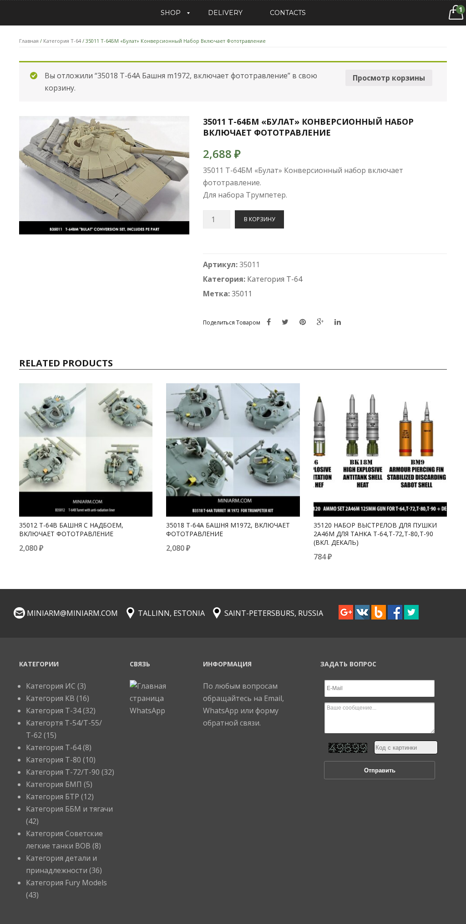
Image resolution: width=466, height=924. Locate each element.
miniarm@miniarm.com (72, 613)
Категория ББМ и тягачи (69, 809)
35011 (242, 294)
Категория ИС (51, 686)
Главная (29, 40)
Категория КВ (50, 698)
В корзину (259, 219)
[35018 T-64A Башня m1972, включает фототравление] (232, 450)
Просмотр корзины (389, 78)
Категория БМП (54, 784)
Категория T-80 (53, 760)
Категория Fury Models (66, 883)
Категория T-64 (62, 40)
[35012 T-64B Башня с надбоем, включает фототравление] (85, 450)
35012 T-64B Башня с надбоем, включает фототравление (71, 529)
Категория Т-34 (53, 711)
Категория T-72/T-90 (63, 772)
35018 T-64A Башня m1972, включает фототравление (228, 529)
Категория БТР (52, 797)
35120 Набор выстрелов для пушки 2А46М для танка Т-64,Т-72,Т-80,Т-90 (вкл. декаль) (375, 534)
